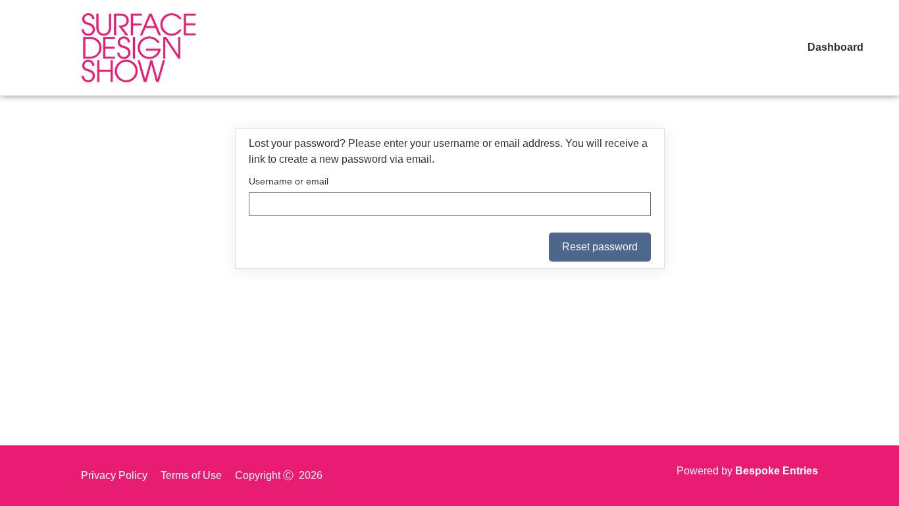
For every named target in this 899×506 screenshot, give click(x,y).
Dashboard (835, 47)
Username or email (288, 181)
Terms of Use (191, 475)
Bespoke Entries (776, 470)
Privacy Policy (114, 475)
